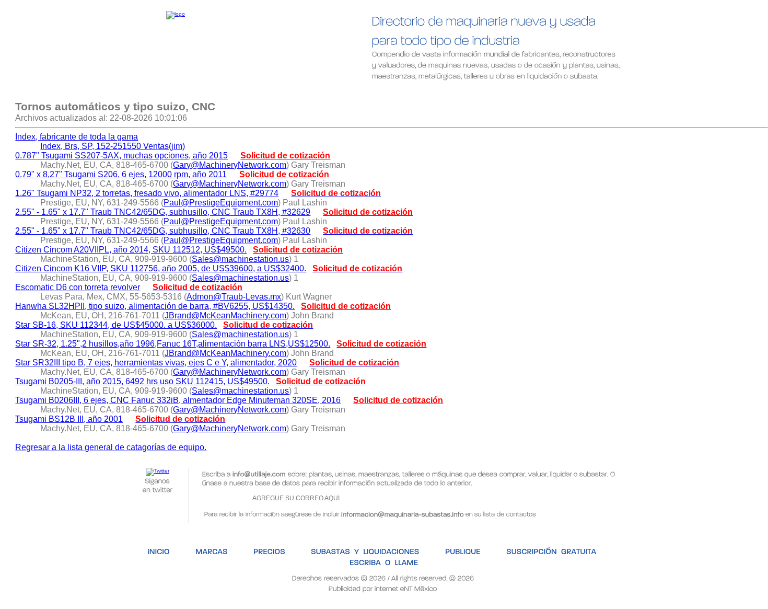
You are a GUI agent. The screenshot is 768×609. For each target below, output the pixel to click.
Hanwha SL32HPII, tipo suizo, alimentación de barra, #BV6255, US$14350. (155, 306)
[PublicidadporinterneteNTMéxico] (383, 588)
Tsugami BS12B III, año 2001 (69, 419)
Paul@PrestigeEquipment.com (221, 202)
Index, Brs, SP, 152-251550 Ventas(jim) (112, 146)
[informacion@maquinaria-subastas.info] (402, 513)
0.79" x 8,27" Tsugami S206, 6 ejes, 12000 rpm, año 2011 (121, 174)
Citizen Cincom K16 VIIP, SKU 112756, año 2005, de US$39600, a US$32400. (160, 268)
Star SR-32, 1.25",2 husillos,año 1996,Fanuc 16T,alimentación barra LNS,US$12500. (172, 343)
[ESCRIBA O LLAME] (619, 92)
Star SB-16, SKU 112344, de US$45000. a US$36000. (116, 324)
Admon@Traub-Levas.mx (234, 296)
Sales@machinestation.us (240, 259)
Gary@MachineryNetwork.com (229, 164)
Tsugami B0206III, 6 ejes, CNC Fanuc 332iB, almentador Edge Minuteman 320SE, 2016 (178, 400)
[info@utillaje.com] (259, 473)
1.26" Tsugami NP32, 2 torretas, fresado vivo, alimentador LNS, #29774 (146, 193)
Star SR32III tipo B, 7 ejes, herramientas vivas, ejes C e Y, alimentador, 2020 (156, 362)
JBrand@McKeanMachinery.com (225, 315)
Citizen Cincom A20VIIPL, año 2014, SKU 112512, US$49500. (131, 249)
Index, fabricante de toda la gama (76, 136)
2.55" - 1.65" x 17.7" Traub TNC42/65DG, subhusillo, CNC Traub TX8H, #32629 (162, 212)
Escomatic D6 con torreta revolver (77, 287)
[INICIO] (127, 92)
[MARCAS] (181, 92)
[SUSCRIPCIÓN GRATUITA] (516, 92)
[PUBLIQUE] (429, 92)
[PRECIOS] (240, 92)
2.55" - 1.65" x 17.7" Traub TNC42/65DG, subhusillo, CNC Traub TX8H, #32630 (162, 230)
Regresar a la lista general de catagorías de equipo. (110, 447)
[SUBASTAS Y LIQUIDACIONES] (334, 92)
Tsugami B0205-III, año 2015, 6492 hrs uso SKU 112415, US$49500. (142, 381)
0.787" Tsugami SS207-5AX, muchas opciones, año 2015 (121, 155)
